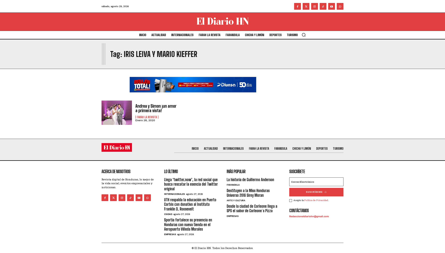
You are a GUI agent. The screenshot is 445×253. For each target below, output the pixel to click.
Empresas (170, 234)
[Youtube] (331, 6)
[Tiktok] (323, 6)
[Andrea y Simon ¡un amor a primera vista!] (117, 113)
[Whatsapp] (340, 6)
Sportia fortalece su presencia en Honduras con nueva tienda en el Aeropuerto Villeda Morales (188, 224)
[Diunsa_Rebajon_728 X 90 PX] (193, 95)
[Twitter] (306, 6)
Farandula (233, 185)
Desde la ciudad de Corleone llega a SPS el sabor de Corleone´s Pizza (252, 208)
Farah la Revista (147, 117)
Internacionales (174, 194)
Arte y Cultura (236, 200)
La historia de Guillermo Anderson (250, 179)
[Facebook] (297, 6)
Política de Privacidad (316, 200)
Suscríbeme (314, 192)
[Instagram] (314, 6)
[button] (304, 35)
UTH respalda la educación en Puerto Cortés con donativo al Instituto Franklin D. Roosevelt (190, 204)
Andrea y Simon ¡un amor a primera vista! (155, 108)
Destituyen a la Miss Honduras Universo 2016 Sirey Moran (248, 192)
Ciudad (168, 214)
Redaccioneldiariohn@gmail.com (309, 216)
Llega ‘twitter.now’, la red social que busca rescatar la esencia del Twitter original (191, 184)
